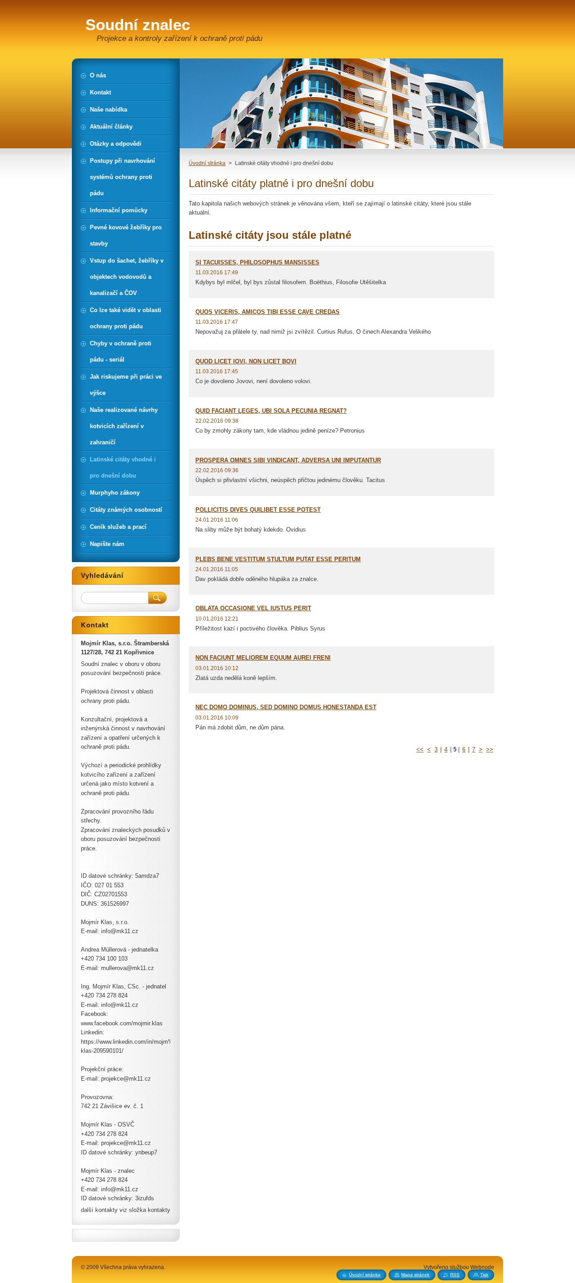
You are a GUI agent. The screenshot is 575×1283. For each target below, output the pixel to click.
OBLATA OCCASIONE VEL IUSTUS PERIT (253, 608)
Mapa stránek (415, 1274)
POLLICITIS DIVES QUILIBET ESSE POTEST (258, 509)
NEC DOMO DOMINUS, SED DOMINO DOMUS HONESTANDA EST (285, 707)
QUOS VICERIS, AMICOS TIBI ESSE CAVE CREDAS (267, 311)
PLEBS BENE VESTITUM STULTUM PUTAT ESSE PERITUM (278, 559)
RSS (455, 1274)
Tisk (484, 1274)
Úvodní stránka (207, 163)
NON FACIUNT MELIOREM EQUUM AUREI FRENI (263, 657)
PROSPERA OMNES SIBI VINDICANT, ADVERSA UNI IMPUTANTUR (288, 460)
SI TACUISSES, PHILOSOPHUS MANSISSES (257, 262)
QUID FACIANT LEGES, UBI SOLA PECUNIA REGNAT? (271, 410)
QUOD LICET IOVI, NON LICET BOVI (245, 361)
